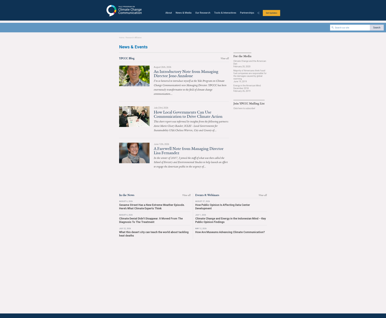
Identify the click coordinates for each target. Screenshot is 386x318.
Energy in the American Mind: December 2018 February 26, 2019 (247, 88)
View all (225, 58)
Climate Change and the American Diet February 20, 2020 (249, 64)
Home (121, 38)
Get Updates (271, 13)
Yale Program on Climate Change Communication (124, 10)
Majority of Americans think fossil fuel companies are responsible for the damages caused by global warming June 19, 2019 (250, 76)
